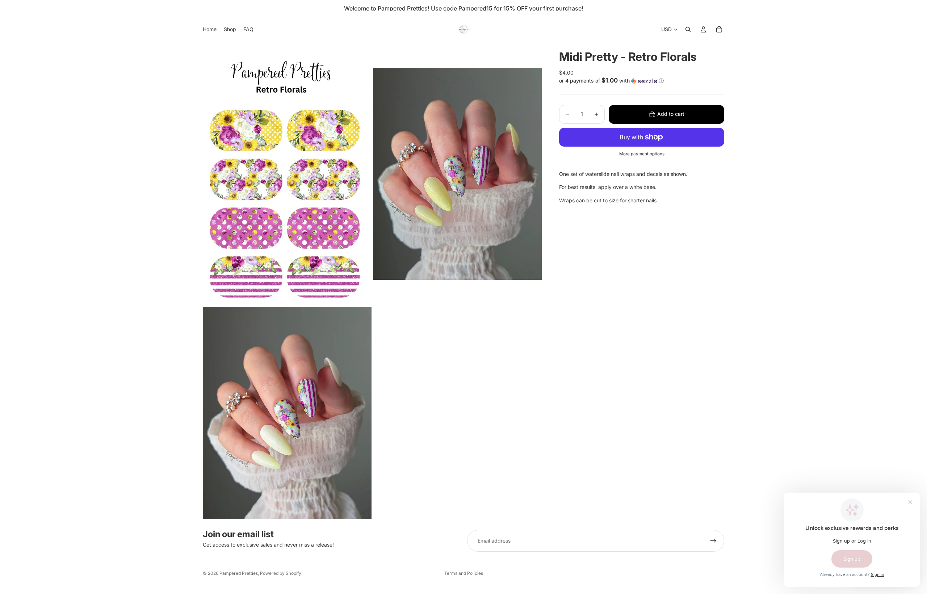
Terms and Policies (463, 573)
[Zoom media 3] (287, 413)
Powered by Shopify (280, 573)
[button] (641, 80)
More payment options (641, 154)
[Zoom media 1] (287, 174)
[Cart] (719, 29)
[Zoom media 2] (457, 174)
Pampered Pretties (238, 573)
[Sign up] (713, 540)
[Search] (688, 29)
